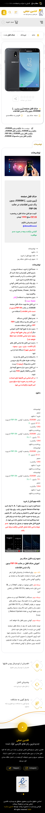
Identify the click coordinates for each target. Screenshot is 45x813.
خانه (33, 35)
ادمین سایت (8, 806)
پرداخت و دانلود (34, 430)
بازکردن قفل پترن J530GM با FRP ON (19, 133)
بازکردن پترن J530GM (13, 128)
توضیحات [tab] (38, 144)
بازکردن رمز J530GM (28, 131)
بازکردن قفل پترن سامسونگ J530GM (18, 136)
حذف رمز (30, 115)
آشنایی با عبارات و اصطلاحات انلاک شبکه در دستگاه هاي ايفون (15, 3)
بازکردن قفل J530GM (13, 131)
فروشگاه (23, 35)
